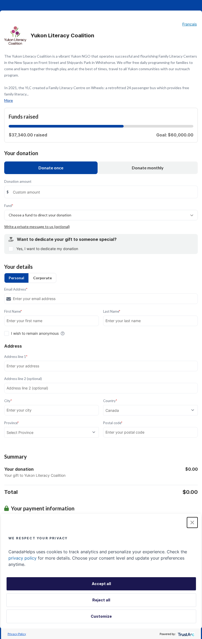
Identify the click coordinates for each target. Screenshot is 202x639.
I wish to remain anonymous (35, 333)
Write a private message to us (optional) (37, 226)
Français (189, 24)
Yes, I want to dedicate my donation (47, 248)
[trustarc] (185, 634)
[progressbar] (66, 126)
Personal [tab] (16, 278)
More (8, 100)
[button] (192, 522)
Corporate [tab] (42, 278)
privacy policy (22, 558)
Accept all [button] (101, 583)
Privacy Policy (17, 634)
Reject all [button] (101, 600)
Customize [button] (101, 616)
